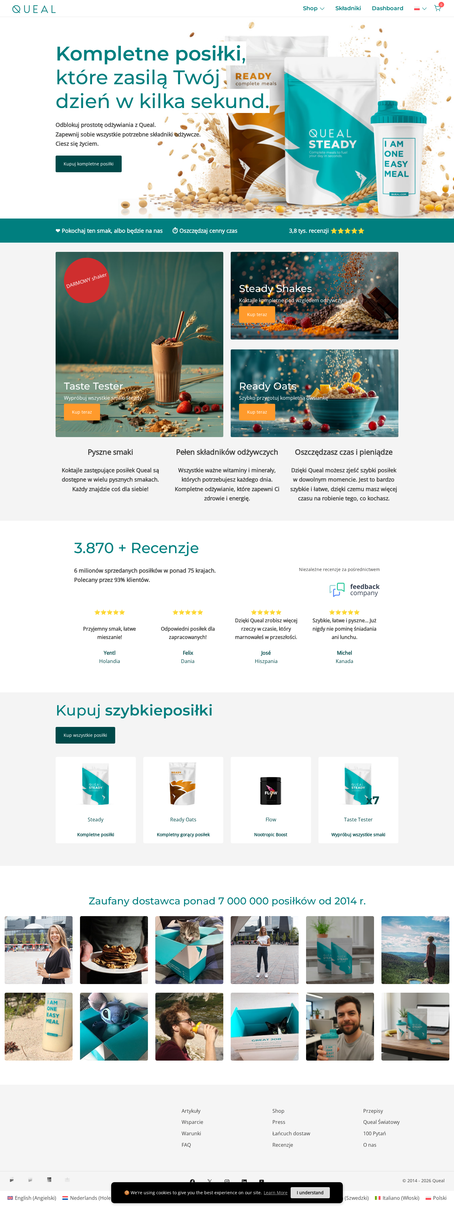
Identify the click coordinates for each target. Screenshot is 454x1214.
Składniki (348, 8)
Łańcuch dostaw (291, 1133)
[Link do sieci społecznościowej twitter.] (209, 1181)
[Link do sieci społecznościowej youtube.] (261, 1181)
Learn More (276, 1192)
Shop (310, 8)
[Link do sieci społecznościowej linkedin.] (244, 1181)
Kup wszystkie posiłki (85, 735)
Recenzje (282, 1144)
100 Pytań (374, 1133)
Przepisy (373, 1111)
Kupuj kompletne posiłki (89, 164)
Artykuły (191, 1111)
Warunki (191, 1133)
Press (278, 1122)
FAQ (186, 1144)
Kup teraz (82, 412)
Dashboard (387, 8)
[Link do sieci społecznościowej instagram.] (227, 1181)
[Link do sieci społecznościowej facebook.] (192, 1181)
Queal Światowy (381, 1122)
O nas (369, 1144)
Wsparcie (192, 1122)
